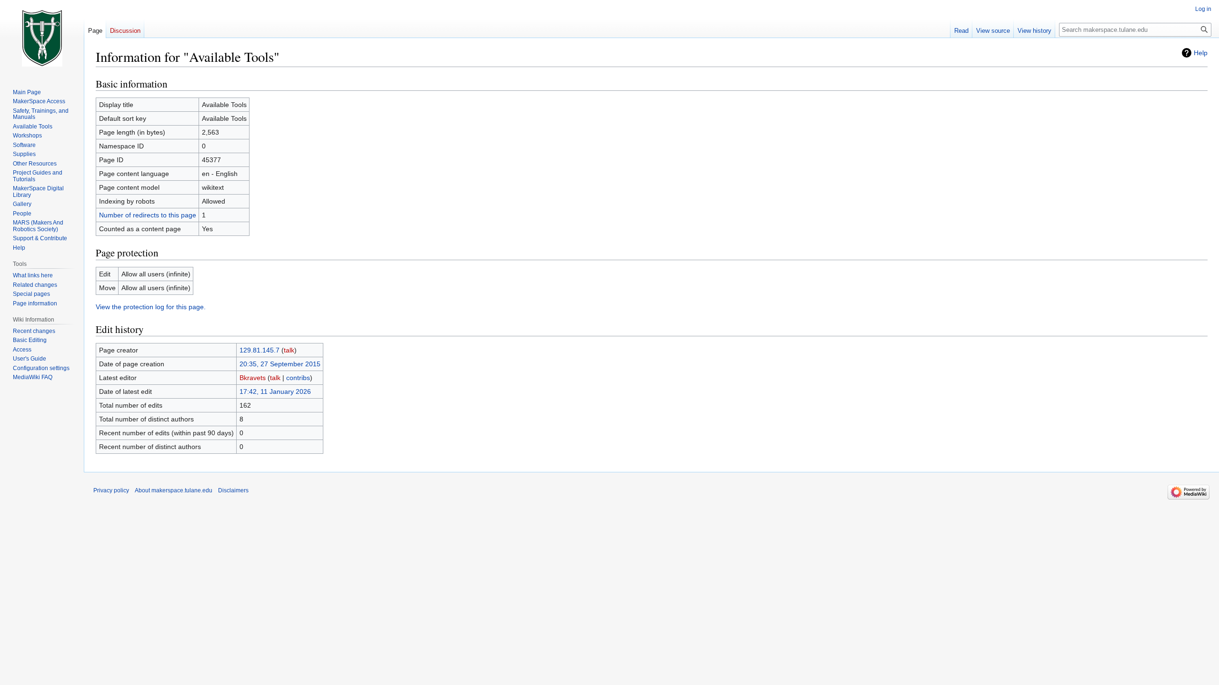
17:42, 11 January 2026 (275, 391)
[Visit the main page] (42, 38)
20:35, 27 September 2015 (280, 364)
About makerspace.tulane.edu (173, 490)
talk (289, 350)
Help (1201, 53)
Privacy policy (111, 490)
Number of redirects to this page (147, 215)
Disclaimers (233, 490)
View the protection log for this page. (151, 307)
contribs (298, 378)
